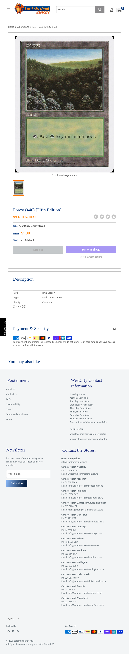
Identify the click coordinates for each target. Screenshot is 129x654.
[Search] (99, 9)
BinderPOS (49, 644)
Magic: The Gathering (24, 217)
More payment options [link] (91, 257)
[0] (119, 10)
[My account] (111, 10)
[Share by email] (114, 216)
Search (9, 409)
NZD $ (11, 618)
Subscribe (17, 483)
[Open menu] (8, 9)
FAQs (8, 399)
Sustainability (13, 404)
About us (10, 389)
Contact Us (11, 394)
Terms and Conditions (17, 414)
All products (23, 27)
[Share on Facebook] (96, 216)
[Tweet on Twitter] (108, 216)
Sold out (38, 249)
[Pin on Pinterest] (102, 216)
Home (11, 27)
